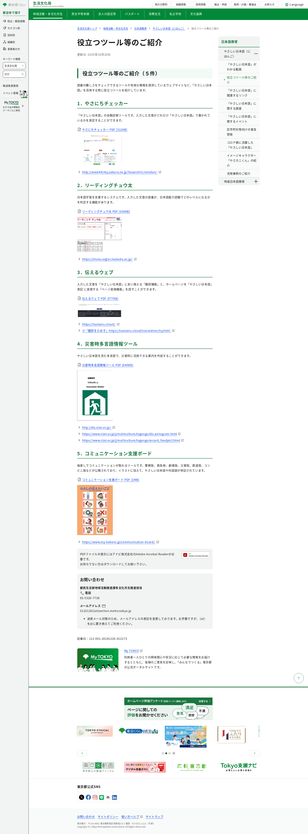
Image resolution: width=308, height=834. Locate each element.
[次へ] (255, 753)
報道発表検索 (10, 85)
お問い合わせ (86, 816)
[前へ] (82, 753)
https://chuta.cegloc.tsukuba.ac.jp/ (107, 259)
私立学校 (175, 14)
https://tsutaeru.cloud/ (99, 324)
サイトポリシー (108, 816)
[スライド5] (166, 753)
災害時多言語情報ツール (107, 365)
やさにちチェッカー (104, 129)
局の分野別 (161, 4)
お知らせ (269, 4)
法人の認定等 (107, 14)
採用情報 (201, 4)
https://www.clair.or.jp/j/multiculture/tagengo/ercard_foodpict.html (131, 440)
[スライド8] (170, 753)
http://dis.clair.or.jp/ (97, 427)
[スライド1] (163, 753)
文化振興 (196, 14)
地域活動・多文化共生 (48, 14)
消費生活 (155, 14)
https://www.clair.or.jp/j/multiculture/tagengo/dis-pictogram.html (129, 434)
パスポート (132, 14)
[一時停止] (174, 753)
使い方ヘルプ (130, 816)
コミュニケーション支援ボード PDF (110, 479)
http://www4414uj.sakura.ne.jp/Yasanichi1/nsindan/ (120, 172)
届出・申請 (220, 4)
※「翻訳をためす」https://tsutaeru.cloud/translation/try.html (126, 330)
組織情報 (181, 4)
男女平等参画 (80, 14)
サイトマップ (154, 816)
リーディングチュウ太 (106, 211)
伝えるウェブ (100, 298)
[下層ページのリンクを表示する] (256, 54)
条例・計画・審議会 (245, 4)
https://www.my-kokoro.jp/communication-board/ (119, 542)
